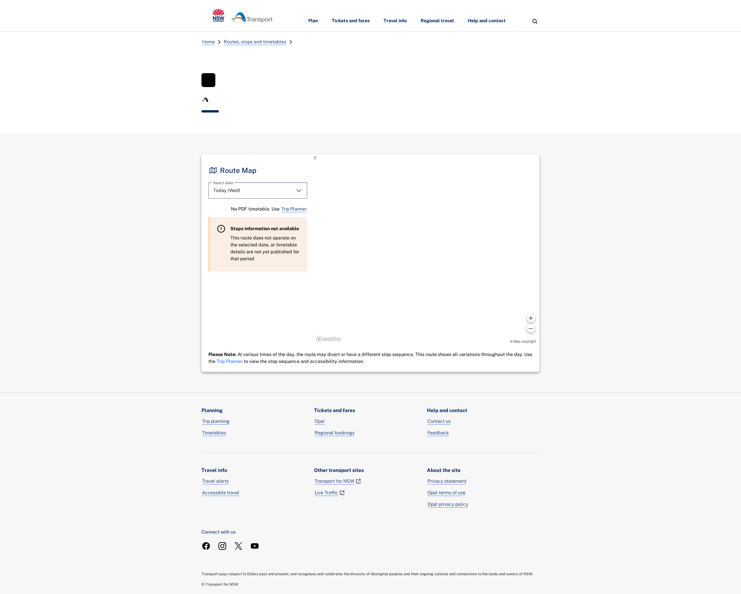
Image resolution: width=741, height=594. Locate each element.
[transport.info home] (243, 16)
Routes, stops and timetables (255, 42)
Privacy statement (447, 481)
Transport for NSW (334, 481)
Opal (320, 421)
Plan (313, 20)
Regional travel (437, 20)
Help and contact (487, 20)
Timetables (214, 433)
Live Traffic (326, 492)
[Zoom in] (531, 318)
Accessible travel (220, 492)
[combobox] (257, 190)
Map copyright (524, 341)
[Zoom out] (531, 328)
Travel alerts (215, 481)
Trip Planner (294, 209)
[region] (427, 249)
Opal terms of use (446, 492)
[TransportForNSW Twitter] (238, 546)
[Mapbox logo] (328, 339)
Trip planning (216, 421)
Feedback (438, 433)
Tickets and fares (351, 20)
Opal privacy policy (448, 504)
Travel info (395, 20)
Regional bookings (335, 433)
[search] (535, 21)
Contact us (439, 421)
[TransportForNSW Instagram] (222, 546)
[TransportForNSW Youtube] (255, 546)
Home (208, 42)
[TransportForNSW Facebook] (206, 546)
